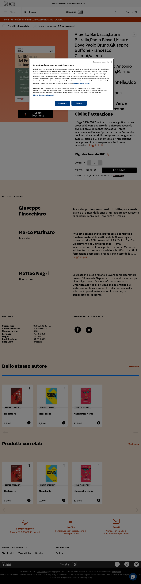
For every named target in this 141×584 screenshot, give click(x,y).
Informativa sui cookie (81, 83)
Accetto (79, 103)
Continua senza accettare (102, 62)
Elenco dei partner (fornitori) (43, 95)
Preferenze (62, 103)
